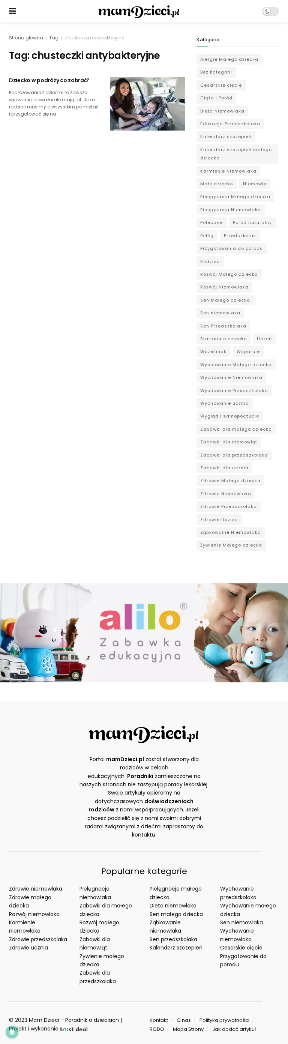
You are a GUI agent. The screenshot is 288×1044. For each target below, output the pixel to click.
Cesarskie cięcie (221, 85)
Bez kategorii (216, 72)
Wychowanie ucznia (224, 403)
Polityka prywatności (224, 1020)
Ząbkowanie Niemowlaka (230, 532)
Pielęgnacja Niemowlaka (230, 210)
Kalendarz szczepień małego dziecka (236, 154)
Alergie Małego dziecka (229, 59)
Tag (53, 38)
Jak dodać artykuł (234, 1029)
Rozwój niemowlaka (34, 914)
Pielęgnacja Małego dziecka (235, 197)
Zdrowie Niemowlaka (225, 494)
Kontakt (159, 1020)
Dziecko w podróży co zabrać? (49, 80)
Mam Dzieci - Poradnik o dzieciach (74, 1020)
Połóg (207, 236)
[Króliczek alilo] (144, 632)
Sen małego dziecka (176, 914)
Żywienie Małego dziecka (231, 545)
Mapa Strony (188, 1029)
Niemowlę (255, 184)
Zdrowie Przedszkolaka (228, 506)
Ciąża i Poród (216, 98)
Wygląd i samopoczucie (229, 416)
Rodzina (210, 261)
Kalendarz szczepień (226, 137)
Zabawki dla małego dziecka (236, 429)
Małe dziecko (216, 184)
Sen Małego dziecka (225, 300)
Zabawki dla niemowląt (228, 442)
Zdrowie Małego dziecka (230, 481)
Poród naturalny (252, 222)
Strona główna (26, 38)
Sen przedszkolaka (173, 939)
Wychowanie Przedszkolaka (234, 391)
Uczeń (264, 339)
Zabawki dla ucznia (224, 468)
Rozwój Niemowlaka (224, 287)
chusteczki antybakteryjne (94, 38)
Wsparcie (248, 352)
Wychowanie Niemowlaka (231, 377)
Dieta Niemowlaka (222, 111)
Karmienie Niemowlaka (228, 171)
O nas (184, 1020)
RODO (157, 1029)
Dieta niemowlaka (173, 905)
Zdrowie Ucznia (219, 520)
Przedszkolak (240, 236)
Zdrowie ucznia (28, 947)
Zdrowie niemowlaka (35, 888)
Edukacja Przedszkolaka (230, 124)
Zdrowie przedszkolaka (38, 939)
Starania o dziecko (223, 339)
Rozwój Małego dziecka (229, 274)
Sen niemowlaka (220, 313)
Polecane (211, 222)
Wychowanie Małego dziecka (236, 365)
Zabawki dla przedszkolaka (234, 455)
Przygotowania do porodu (231, 248)
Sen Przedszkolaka (223, 326)
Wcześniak (213, 352)
